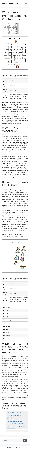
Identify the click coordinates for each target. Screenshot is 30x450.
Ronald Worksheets (10, 3)
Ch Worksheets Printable (14, 412)
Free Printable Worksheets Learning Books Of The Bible (15, 422)
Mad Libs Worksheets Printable (16, 431)
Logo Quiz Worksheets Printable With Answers (16, 427)
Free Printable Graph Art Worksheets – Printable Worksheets (14, 417)
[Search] (25, 440)
